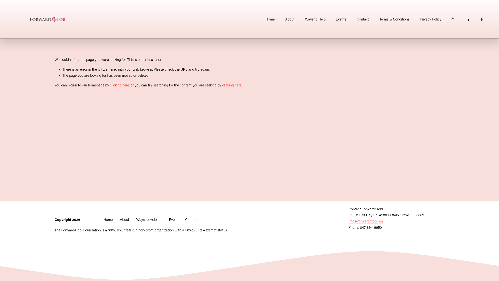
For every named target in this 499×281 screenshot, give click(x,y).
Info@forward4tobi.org (366, 221)
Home (270, 19)
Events (341, 19)
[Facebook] (482, 19)
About (290, 19)
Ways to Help (315, 19)
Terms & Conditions (394, 19)
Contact (363, 19)
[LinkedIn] (467, 19)
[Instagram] (452, 19)
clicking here (119, 85)
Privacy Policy (430, 19)
